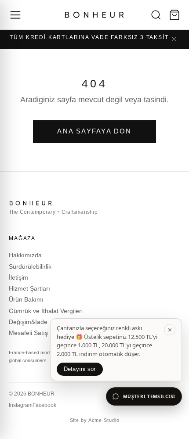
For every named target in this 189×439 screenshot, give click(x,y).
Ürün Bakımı (26, 299)
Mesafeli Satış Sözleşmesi (45, 332)
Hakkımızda (25, 255)
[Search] (156, 15)
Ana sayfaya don (94, 131)
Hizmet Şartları (29, 288)
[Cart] (174, 15)
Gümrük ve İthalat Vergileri (46, 310)
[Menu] (15, 15)
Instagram (21, 405)
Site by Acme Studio (95, 420)
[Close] (174, 39)
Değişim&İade (28, 321)
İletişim (18, 277)
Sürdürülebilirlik (30, 266)
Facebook (44, 405)
